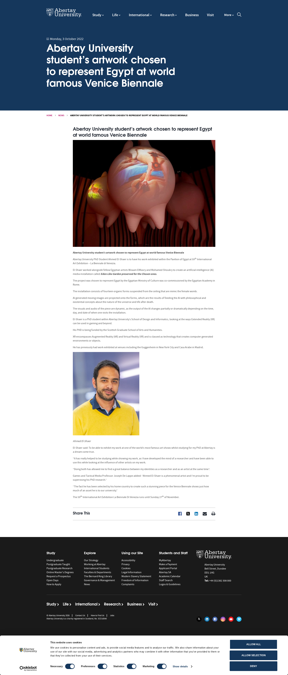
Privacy (126, 564)
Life (115, 14)
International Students (96, 568)
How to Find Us (97, 615)
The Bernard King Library (98, 576)
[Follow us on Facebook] (215, 619)
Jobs (112, 615)
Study (96, 14)
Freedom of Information (135, 580)
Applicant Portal (168, 568)
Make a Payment (168, 564)
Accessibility (128, 560)
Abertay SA (165, 572)
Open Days (52, 580)
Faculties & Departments (97, 572)
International (139, 14)
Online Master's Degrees (60, 572)
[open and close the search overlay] (239, 15)
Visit (210, 14)
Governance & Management (99, 580)
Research (167, 14)
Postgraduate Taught (58, 564)
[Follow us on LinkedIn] (207, 619)
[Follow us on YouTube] (231, 619)
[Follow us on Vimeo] (239, 619)
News (61, 115)
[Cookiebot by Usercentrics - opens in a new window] (28, 668)
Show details (180, 666)
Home (49, 115)
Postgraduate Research (59, 568)
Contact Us (80, 615)
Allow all (253, 644)
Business (192, 14)
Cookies (126, 568)
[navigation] (229, 16)
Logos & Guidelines (169, 584)
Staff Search (166, 580)
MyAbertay (165, 560)
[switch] (102, 666)
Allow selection (254, 655)
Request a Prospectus (58, 576)
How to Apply (53, 584)
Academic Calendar (169, 576)
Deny (253, 666)
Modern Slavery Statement (136, 576)
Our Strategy (91, 560)
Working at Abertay (94, 564)
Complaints (128, 584)
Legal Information (132, 572)
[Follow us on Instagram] (223, 619)
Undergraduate (55, 560)
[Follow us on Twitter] (199, 619)
